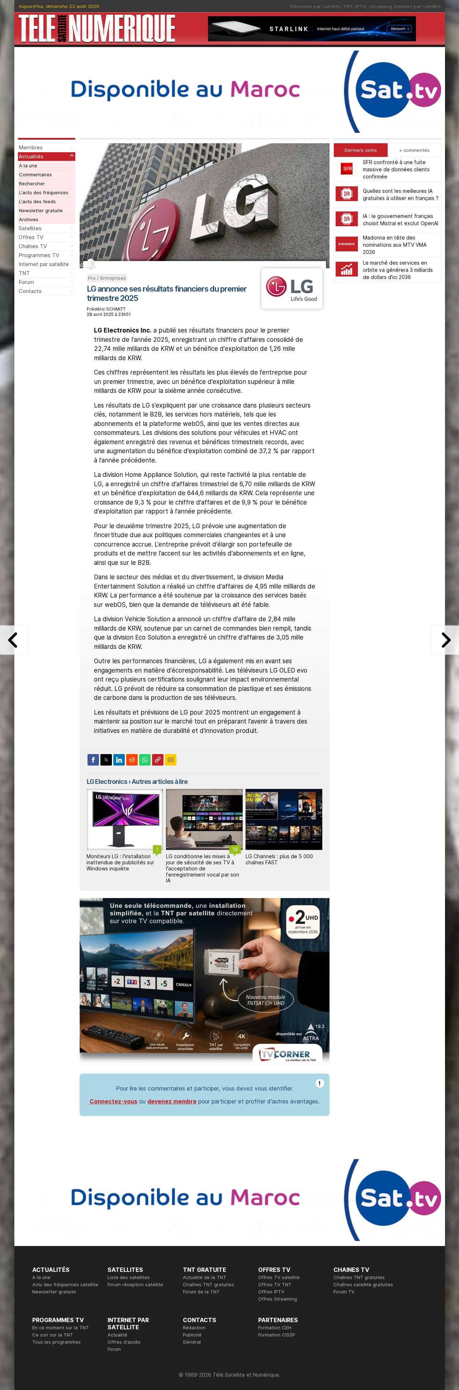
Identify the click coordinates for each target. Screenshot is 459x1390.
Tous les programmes (56, 1342)
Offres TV (31, 237)
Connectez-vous (113, 1101)
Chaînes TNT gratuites (208, 1284)
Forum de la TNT (201, 1291)
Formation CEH (274, 1327)
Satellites (30, 228)
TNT (348, 6)
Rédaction (194, 1327)
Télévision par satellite (314, 6)
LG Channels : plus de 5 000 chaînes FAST (279, 859)
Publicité (192, 1335)
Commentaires (35, 174)
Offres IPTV (271, 1291)
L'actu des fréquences (43, 192)
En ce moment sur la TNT (60, 1327)
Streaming (380, 6)
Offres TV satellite (279, 1277)
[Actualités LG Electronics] (291, 306)
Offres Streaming (277, 1299)
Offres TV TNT (275, 1284)
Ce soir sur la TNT (52, 1335)
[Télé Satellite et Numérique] (97, 28)
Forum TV (344, 1291)
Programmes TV (39, 255)
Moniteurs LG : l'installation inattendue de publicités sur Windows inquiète (120, 862)
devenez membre (172, 1101)
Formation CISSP (276, 1335)
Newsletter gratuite (41, 210)
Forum (26, 282)
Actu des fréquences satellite (65, 1284)
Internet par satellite (417, 6)
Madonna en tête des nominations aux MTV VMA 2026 (394, 244)
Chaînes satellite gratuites (363, 1284)
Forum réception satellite (135, 1284)
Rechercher (32, 183)
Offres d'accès (124, 1342)
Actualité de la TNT (204, 1277)
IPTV (361, 6)
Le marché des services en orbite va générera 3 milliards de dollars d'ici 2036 (398, 270)
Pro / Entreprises (107, 278)
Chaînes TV (33, 246)
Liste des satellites (129, 1277)
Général (192, 1342)
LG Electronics (107, 781)
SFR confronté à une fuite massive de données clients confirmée (396, 169)
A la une (28, 165)
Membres (31, 147)
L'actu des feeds (37, 201)
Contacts (30, 291)
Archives (28, 219)
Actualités (31, 156)
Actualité (117, 1335)
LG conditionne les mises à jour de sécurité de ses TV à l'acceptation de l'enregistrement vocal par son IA (202, 868)
